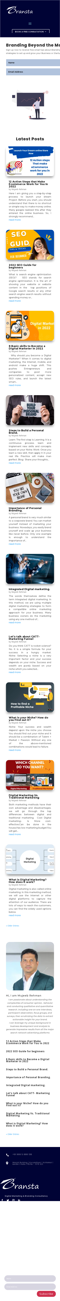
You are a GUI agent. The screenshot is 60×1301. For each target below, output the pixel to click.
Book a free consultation (29, 31)
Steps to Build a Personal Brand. (26, 431)
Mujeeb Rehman (18, 189)
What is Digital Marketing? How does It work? (27, 881)
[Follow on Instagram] (13, 1200)
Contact (8, 1227)
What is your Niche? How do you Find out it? (28, 719)
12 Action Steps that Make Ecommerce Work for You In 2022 (28, 184)
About (7, 1217)
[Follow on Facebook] (2, 1200)
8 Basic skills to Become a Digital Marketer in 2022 (27, 347)
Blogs (7, 1224)
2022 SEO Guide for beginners (22, 266)
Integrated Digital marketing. (29, 589)
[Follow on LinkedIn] (19, 1200)
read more (15, 220)
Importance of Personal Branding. (25, 509)
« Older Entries (12, 925)
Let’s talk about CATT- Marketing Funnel (24, 637)
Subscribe (46, 1294)
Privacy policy (11, 1231)
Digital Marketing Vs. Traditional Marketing (24, 796)
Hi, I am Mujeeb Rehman (23, 995)
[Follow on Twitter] (8, 1200)
